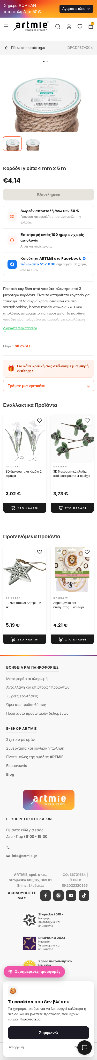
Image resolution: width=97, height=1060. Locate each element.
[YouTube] (71, 895)
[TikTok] (84, 895)
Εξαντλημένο (48, 194)
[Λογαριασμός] (69, 26)
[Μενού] (6, 26)
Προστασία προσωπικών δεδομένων (37, 713)
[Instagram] (58, 895)
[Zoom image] (45, 110)
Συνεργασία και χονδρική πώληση (35, 748)
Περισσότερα (30, 1019)
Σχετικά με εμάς (20, 739)
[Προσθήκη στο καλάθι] (24, 508)
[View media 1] (12, 143)
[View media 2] (32, 143)
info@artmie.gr (24, 856)
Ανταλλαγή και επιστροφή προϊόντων (38, 687)
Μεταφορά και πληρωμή (27, 678)
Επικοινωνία (16, 765)
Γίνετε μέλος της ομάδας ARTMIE (35, 757)
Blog (10, 774)
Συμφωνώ (48, 1032)
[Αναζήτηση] (57, 26)
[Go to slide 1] (43, 61)
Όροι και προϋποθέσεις (26, 704)
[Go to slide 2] (47, 61)
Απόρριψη (16, 1047)
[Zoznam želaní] (80, 26)
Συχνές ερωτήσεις (22, 696)
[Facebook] (45, 895)
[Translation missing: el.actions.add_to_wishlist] (39, 420)
